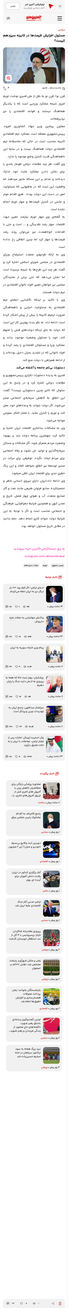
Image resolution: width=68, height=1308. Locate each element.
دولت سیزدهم (31, 565)
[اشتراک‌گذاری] (53, 1303)
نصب (12, 6)
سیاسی (61, 29)
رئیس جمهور (57, 565)
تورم (45, 565)
